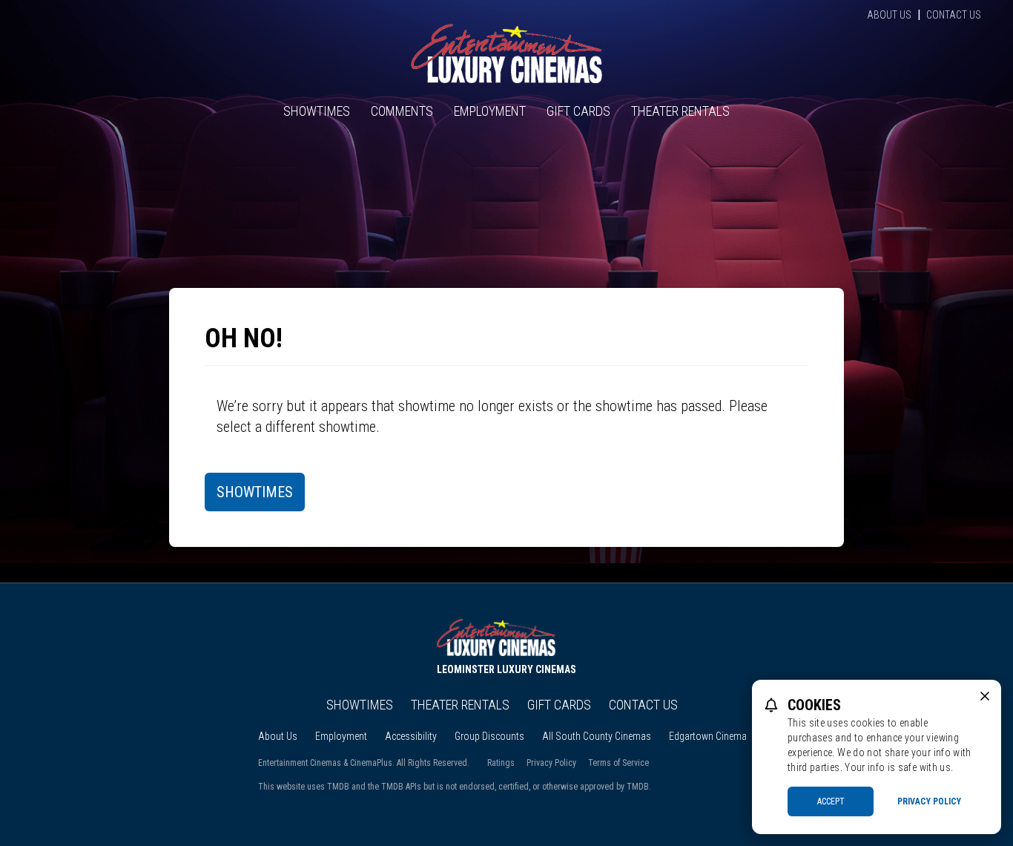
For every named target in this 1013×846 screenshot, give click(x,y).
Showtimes (316, 111)
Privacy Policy (551, 763)
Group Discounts (489, 736)
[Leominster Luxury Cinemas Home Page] (506, 53)
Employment (490, 111)
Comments (402, 111)
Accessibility (411, 736)
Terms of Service (618, 763)
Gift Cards (578, 111)
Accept (831, 801)
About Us (889, 15)
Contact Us (953, 15)
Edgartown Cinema (708, 736)
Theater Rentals (680, 111)
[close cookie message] (984, 696)
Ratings (501, 763)
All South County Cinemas (596, 736)
